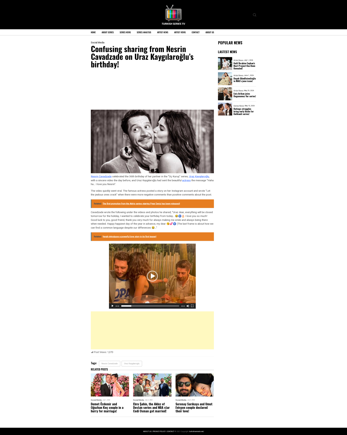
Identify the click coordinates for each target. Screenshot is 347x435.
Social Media (97, 42)
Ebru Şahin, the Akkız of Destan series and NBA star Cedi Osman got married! (151, 407)
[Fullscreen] (192, 306)
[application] (152, 276)
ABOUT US (147, 431)
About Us (209, 32)
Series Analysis (144, 32)
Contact (196, 32)
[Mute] (188, 306)
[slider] (150, 306)
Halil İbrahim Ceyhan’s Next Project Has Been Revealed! (244, 66)
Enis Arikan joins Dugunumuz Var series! (245, 94)
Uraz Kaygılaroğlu (199, 176)
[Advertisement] (152, 90)
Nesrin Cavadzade (101, 176)
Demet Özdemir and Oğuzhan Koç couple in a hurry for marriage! (107, 407)
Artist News (162, 32)
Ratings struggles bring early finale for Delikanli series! (244, 111)
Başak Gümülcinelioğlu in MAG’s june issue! (245, 79)
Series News (125, 32)
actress (186, 180)
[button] (152, 276)
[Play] (112, 306)
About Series (108, 32)
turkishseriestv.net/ (196, 431)
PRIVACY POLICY (159, 431)
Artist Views (180, 32)
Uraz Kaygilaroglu (131, 363)
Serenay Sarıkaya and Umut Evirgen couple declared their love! (194, 407)
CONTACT (170, 431)
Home (93, 32)
